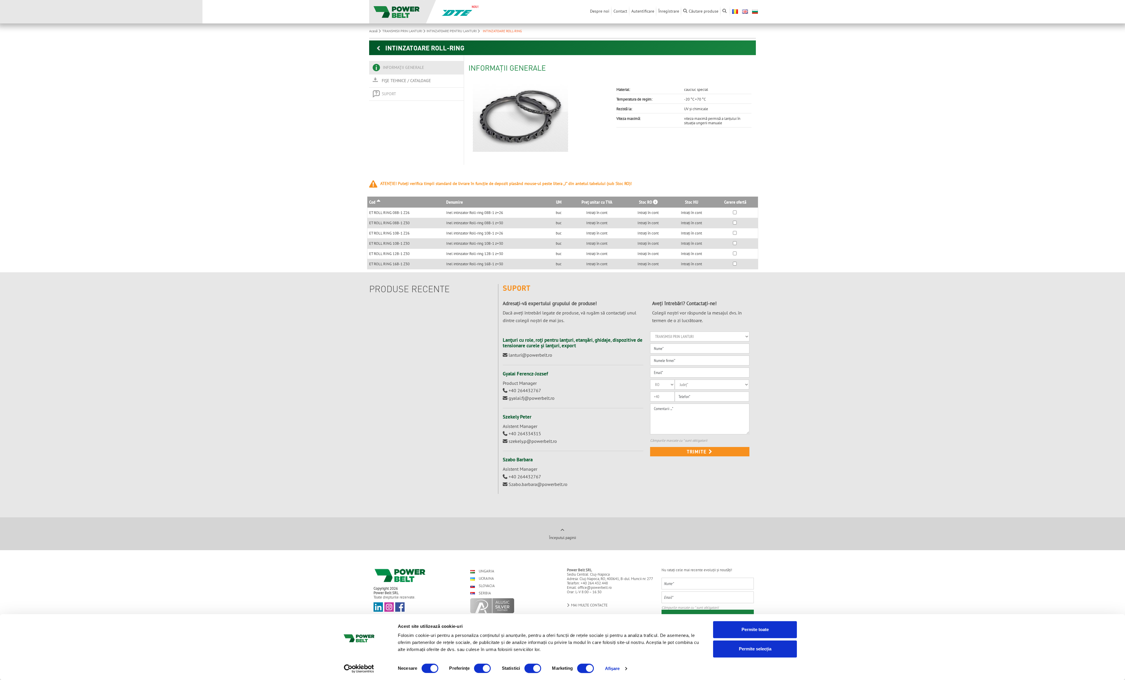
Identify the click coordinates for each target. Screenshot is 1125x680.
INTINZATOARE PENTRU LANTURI (452, 31)
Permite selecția (755, 648)
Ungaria (486, 571)
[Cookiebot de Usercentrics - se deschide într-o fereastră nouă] (359, 668)
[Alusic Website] (513, 605)
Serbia (484, 593)
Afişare (612, 668)
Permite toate (755, 629)
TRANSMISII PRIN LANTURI (402, 31)
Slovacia (486, 586)
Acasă (374, 31)
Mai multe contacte (589, 605)
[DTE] (457, 12)
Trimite (697, 451)
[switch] (482, 668)
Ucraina (486, 578)
